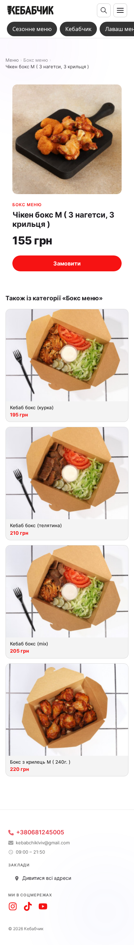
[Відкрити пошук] (104, 10)
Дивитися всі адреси (46, 878)
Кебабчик (78, 29)
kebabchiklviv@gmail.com (43, 842)
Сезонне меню (32, 29)
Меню (12, 60)
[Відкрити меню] (120, 10)
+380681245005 (40, 832)
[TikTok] (27, 906)
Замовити (67, 263)
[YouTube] (42, 906)
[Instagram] (12, 906)
